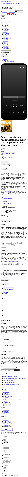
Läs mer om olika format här (7, 153)
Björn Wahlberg (7, 191)
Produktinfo (3, 184)
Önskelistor (6, 411)
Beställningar (6, 410)
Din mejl (18, 369)
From (2, 367)
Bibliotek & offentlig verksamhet (10, 399)
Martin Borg (3, 149)
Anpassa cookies (7, 426)
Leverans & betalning (5, 221)
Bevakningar (6, 412)
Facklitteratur (6, 291)
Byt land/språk (7, 405)
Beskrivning (3, 169)
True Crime (6, 288)
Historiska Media (7, 203)
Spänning (5, 292)
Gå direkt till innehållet (6, 1)
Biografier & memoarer (8, 287)
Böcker (5, 293)
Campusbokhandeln (7, 396)
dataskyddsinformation (12, 261)
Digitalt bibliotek (7, 414)
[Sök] (2, 23)
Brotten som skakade (8, 157)
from (2, 366)
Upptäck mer (3, 284)
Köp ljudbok (3, 161)
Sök (1, 19)
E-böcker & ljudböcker (8, 289)
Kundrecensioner (4, 280)
